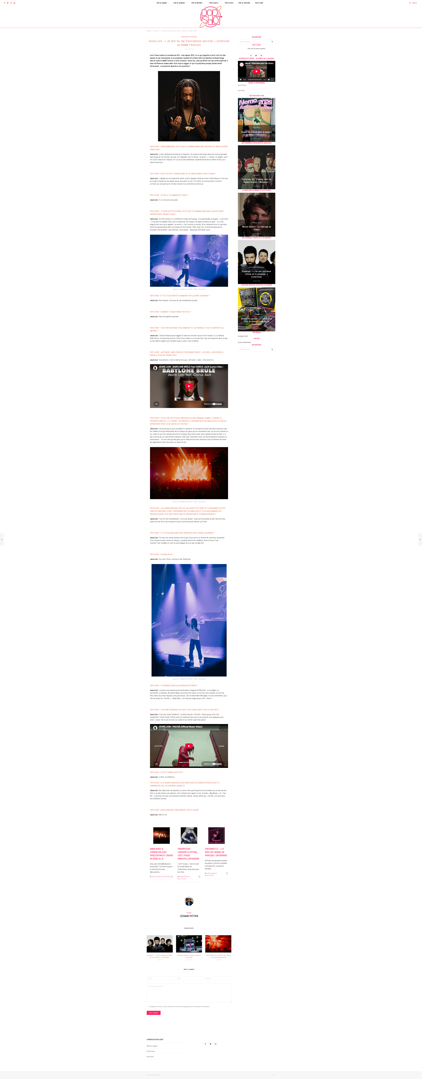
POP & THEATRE (244, 3)
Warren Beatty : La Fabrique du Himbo (256, 228)
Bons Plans (256, 128)
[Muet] (269, 80)
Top (274, 1075)
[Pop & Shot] (211, 17)
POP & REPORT (197, 3)
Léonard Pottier (184, 876)
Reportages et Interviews (189, 37)
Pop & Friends (242, 85)
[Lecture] (241, 80)
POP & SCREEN (179, 3)
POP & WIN (259, 3)
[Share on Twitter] (136, 68)
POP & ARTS (213, 3)
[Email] (136, 79)
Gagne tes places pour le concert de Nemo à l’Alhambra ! (256, 133)
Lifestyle (256, 314)
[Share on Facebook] (136, 62)
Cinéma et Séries (257, 222)
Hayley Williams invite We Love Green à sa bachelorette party (218, 956)
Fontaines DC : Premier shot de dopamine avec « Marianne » (256, 180)
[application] (256, 71)
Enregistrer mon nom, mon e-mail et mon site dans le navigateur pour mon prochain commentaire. (179, 1007)
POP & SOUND (162, 3)
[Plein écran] (272, 80)
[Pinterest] (136, 73)
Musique (256, 175)
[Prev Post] (2, 539)
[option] (256, 120)
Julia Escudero (156, 876)
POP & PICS (229, 3)
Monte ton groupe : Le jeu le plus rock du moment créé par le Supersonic (256, 321)
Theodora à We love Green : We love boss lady (189, 956)
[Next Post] (420, 539)
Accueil (149, 31)
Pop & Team (241, 90)
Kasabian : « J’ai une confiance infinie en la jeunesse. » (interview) (159, 956)
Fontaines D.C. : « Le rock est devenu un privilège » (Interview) (216, 852)
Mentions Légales (152, 1046)
